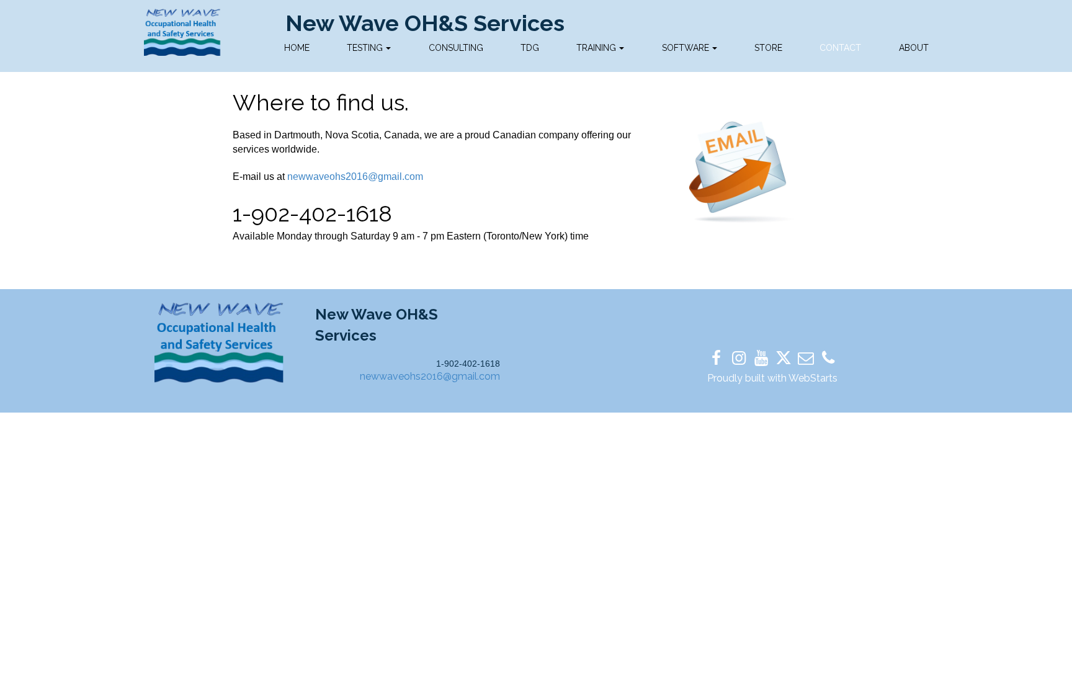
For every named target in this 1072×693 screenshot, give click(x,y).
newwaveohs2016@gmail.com (355, 176)
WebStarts (813, 378)
